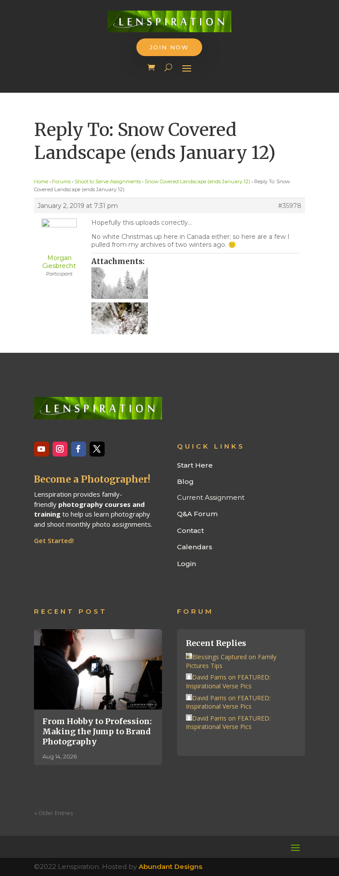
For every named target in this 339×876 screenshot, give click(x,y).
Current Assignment (211, 497)
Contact (190, 530)
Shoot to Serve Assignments (108, 181)
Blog (185, 481)
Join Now (169, 47)
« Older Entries (53, 813)
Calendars (194, 547)
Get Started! (54, 540)
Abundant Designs (170, 866)
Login (186, 563)
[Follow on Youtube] (41, 449)
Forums (61, 181)
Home (41, 181)
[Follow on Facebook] (78, 449)
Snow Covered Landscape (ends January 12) (197, 181)
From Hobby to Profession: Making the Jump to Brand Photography (97, 731)
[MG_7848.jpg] (195, 318)
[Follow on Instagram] (60, 449)
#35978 (289, 206)
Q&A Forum (197, 514)
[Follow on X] (97, 449)
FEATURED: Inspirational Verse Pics (228, 681)
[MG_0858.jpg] (195, 283)
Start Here (195, 465)
